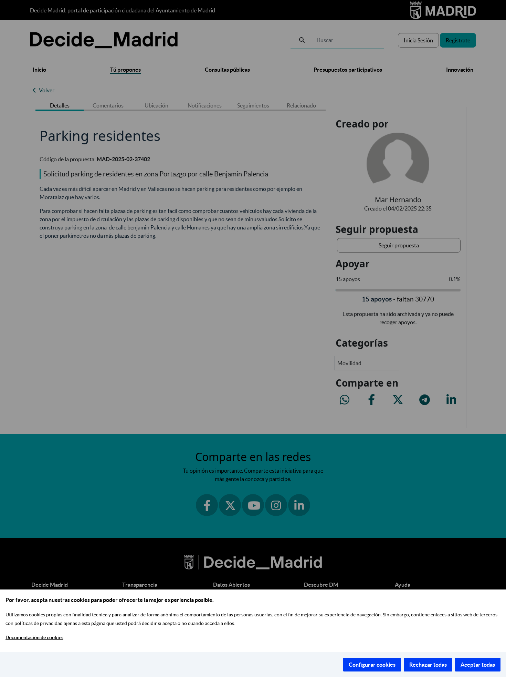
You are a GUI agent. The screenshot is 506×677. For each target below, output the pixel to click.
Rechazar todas (428, 664)
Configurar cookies (372, 664)
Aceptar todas (478, 664)
